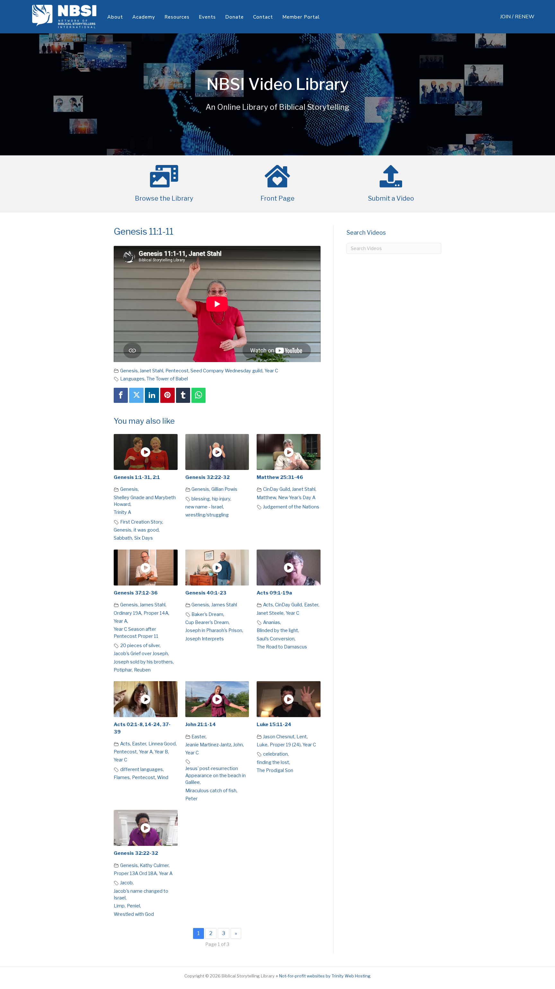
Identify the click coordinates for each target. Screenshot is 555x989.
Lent (301, 737)
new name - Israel (204, 507)
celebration (275, 754)
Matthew (266, 497)
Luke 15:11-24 (274, 724)
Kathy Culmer (154, 865)
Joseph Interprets (204, 639)
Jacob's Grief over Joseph (141, 653)
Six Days (143, 538)
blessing (200, 499)
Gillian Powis (224, 489)
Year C (271, 371)
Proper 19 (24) (285, 745)
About (115, 17)
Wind (162, 777)
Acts (268, 605)
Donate (234, 17)
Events (207, 17)
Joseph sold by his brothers (143, 662)
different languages (141, 769)
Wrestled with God (134, 914)
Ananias (271, 622)
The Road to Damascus (282, 647)
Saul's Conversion (276, 639)
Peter (191, 799)
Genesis (129, 371)
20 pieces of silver (140, 645)
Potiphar (123, 670)
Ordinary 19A (127, 613)
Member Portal (301, 17)
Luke (262, 745)
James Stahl (152, 605)
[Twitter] (136, 395)
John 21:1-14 (200, 724)
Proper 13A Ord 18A (135, 873)
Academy (143, 17)
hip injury (221, 499)
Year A (120, 621)
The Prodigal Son (275, 770)
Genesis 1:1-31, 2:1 (137, 477)
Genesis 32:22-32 (207, 477)
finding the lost (273, 762)
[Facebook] (121, 395)
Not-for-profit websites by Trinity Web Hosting (325, 975)
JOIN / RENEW (517, 16)
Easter (311, 605)
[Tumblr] (183, 395)
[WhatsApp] (198, 395)
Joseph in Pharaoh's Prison (213, 630)
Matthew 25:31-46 (280, 477)
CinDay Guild (276, 489)
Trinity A (122, 512)
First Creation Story (141, 522)
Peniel (133, 906)
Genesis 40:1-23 (205, 593)
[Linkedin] (152, 395)
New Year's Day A (296, 497)
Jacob (126, 883)
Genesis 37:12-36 (136, 593)
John (238, 745)
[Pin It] (167, 395)
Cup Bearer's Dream (207, 622)
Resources (176, 17)
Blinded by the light (277, 630)
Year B (161, 752)
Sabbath (123, 538)
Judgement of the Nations (291, 507)
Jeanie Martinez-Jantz (208, 745)
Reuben (142, 670)
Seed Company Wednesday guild (226, 371)
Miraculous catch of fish (210, 791)
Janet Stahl (151, 371)
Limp (119, 906)
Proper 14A (156, 613)
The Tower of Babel (167, 379)
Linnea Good (162, 744)
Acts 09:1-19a (274, 593)
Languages (132, 379)
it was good (146, 530)
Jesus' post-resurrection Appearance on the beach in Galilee (215, 775)
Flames (122, 777)
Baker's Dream (207, 614)
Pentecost (177, 371)
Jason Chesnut (279, 737)
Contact (263, 17)
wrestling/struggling (207, 515)
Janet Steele (270, 613)
